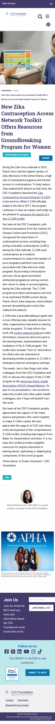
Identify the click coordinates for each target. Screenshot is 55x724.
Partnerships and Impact (17, 154)
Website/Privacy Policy (17, 705)
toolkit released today (27, 333)
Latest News (6, 91)
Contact (10, 700)
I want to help (37, 672)
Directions (23, 700)
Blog (16, 91)
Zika (7, 477)
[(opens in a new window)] (6, 651)
